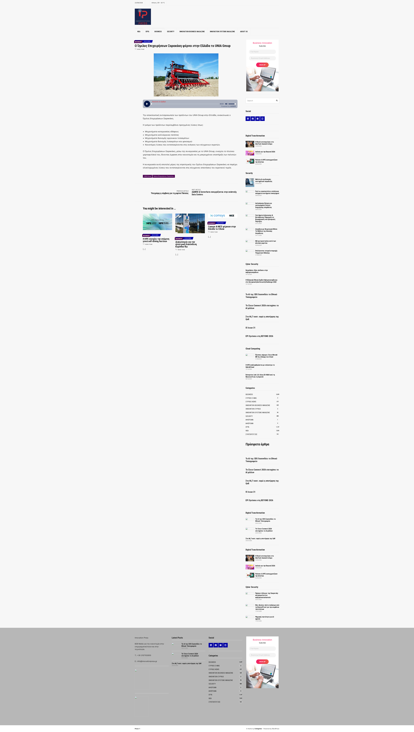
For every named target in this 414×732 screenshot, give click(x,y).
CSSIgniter (258, 729)
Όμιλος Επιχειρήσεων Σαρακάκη (164, 176)
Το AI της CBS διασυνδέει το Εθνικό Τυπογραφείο (261, 295)
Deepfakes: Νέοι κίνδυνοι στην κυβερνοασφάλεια (257, 271)
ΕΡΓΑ (147, 32)
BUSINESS (158, 32)
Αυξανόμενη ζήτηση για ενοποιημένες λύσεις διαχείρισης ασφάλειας (263, 205)
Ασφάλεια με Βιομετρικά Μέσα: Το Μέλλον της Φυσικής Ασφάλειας (266, 231)
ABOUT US (244, 32)
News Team (140, 49)
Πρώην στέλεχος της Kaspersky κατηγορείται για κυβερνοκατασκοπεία (266, 595)
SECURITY (170, 32)
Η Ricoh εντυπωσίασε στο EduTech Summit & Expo (264, 143)
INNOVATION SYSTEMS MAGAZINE (222, 32)
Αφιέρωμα (249, 423)
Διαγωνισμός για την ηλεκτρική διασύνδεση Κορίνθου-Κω (186, 244)
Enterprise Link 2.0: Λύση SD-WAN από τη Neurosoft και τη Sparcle (260, 376)
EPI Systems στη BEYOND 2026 (259, 336)
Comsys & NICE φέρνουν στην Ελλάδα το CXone (222, 227)
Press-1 (137, 729)
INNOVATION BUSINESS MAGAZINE (192, 32)
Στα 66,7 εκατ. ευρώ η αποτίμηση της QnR (262, 318)
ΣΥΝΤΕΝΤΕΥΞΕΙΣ (251, 434)
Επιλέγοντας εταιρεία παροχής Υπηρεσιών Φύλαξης (266, 252)
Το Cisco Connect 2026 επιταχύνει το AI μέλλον (262, 306)
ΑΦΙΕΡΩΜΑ (249, 420)
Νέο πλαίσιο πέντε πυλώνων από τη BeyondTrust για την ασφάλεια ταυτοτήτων (267, 607)
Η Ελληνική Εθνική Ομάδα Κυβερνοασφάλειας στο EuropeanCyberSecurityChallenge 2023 (261, 281)
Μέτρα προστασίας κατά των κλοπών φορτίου (265, 242)
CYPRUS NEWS (251, 402)
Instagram (257, 118)
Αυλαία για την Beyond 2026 (265, 152)
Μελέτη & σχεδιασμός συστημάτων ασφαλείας (263, 180)
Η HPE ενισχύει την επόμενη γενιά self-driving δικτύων (156, 240)
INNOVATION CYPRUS (253, 409)
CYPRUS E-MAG (251, 398)
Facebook (252, 118)
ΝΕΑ (138, 32)
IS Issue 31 (250, 327)
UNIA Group (147, 176)
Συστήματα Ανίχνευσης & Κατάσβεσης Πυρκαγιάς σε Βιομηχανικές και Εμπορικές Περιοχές (265, 218)
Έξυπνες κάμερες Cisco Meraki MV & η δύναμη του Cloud (266, 356)
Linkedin (248, 118)
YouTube (262, 118)
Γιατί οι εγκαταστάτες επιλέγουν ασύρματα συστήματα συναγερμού (267, 192)
